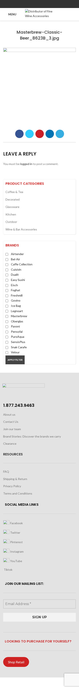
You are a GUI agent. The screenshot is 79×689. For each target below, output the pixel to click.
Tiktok (7, 569)
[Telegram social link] (49, 4)
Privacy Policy (12, 486)
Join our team (12, 429)
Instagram (16, 551)
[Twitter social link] (34, 4)
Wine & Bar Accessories (21, 229)
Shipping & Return (15, 479)
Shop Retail (16, 662)
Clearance (9, 443)
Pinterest (16, 542)
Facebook (16, 523)
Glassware (12, 207)
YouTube (15, 561)
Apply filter (15, 359)
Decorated (12, 199)
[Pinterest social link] (39, 4)
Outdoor (11, 221)
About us (9, 414)
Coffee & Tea (14, 192)
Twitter (14, 532)
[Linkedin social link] (44, 4)
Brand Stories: (13, 436)
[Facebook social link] (29, 4)
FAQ (6, 471)
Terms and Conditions (17, 493)
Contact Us (10, 421)
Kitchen (10, 214)
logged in (26, 164)
